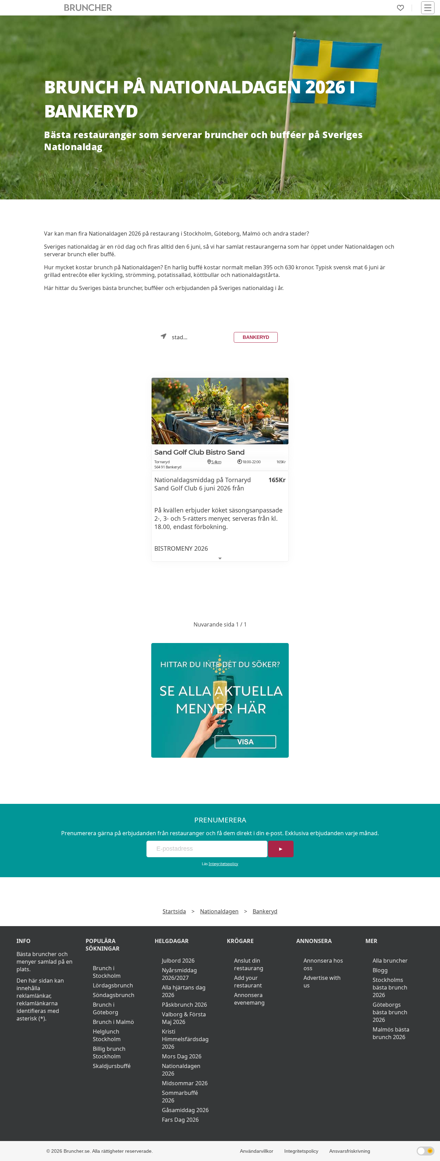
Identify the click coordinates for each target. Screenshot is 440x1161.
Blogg (380, 970)
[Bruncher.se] (220, 700)
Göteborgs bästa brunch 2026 (390, 1012)
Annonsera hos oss (323, 964)
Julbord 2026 (178, 960)
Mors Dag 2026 (181, 1056)
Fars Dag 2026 (180, 1119)
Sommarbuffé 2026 (180, 1096)
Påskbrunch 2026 (184, 1004)
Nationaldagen (219, 911)
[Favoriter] (400, 7)
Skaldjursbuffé (112, 1066)
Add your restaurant (248, 981)
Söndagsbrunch (113, 995)
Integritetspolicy (223, 863)
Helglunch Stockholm (107, 1035)
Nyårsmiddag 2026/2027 (179, 974)
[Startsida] (88, 7)
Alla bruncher (390, 960)
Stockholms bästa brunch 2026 (390, 987)
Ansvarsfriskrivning (349, 1151)
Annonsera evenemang (249, 998)
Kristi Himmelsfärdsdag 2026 (185, 1039)
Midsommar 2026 (185, 1083)
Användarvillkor (256, 1151)
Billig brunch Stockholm (109, 1052)
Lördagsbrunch (113, 985)
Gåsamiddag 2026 (185, 1110)
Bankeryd (256, 337)
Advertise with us (322, 981)
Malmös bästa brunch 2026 (391, 1033)
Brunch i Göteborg (105, 1008)
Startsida (174, 911)
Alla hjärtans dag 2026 (184, 991)
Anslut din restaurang (248, 964)
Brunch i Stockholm (107, 971)
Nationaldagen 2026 (181, 1069)
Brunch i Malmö (113, 1022)
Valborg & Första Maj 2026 (184, 1018)
